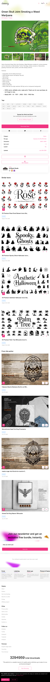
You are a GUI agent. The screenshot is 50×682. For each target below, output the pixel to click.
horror (8, 106)
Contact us (4, 622)
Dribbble (4, 629)
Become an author (6, 596)
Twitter (3, 631)
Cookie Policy (20, 675)
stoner (28, 106)
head (12, 104)
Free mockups (5, 651)
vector (44, 106)
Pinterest (4, 639)
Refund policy (5, 614)
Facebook (4, 637)
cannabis (24, 104)
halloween (40, 104)
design (34, 104)
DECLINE (14, 679)
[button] (46, 3)
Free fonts (4, 649)
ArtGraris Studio (13, 168)
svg (23, 106)
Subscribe (25, 549)
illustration (18, 104)
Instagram (4, 634)
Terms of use (4, 611)
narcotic (14, 106)
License (3, 616)
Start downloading (6, 594)
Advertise (4, 619)
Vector (44, 136)
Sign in (42, 3)
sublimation (38, 106)
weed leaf (9, 108)
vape (14, 108)
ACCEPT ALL (5, 679)
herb (33, 106)
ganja (19, 106)
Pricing (3, 599)
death (3, 106)
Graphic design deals (6, 646)
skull (3, 104)
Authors (3, 591)
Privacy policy (5, 609)
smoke (30, 104)
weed (3, 108)
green (8, 104)
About (3, 588)
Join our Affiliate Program (25, 119)
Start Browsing (25, 668)
